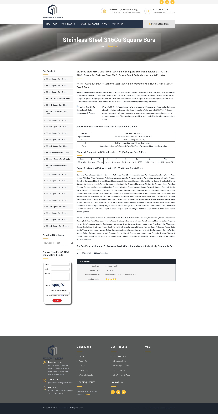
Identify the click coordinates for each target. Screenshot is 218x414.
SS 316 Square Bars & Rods (56, 139)
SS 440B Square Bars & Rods (57, 226)
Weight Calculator (90, 24)
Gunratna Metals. (63, 408)
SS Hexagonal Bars (121, 365)
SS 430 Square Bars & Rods (56, 200)
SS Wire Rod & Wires (121, 375)
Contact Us (117, 24)
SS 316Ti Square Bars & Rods (57, 152)
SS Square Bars (119, 361)
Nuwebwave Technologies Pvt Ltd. (162, 408)
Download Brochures (159, 24)
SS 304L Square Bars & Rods (57, 105)
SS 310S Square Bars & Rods (57, 127)
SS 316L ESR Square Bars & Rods (56, 166)
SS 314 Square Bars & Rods (56, 133)
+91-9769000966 (84, 253)
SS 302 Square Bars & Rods (56, 79)
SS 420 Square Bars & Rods (56, 194)
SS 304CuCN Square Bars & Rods (57, 112)
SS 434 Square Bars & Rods (56, 219)
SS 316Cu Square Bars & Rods (58, 159)
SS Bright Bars (119, 370)
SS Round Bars (119, 356)
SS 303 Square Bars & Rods (56, 85)
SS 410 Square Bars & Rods (56, 181)
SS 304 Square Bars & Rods (56, 92)
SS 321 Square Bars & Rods (56, 174)
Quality (106, 24)
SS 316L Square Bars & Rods (57, 146)
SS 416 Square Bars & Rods (56, 187)
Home (47, 24)
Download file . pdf (52, 242)
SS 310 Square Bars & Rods (56, 120)
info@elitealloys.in (103, 253)
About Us (83, 361)
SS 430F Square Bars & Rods (57, 206)
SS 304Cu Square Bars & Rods (58, 98)
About (56, 24)
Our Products (68, 24)
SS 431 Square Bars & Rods (56, 213)
